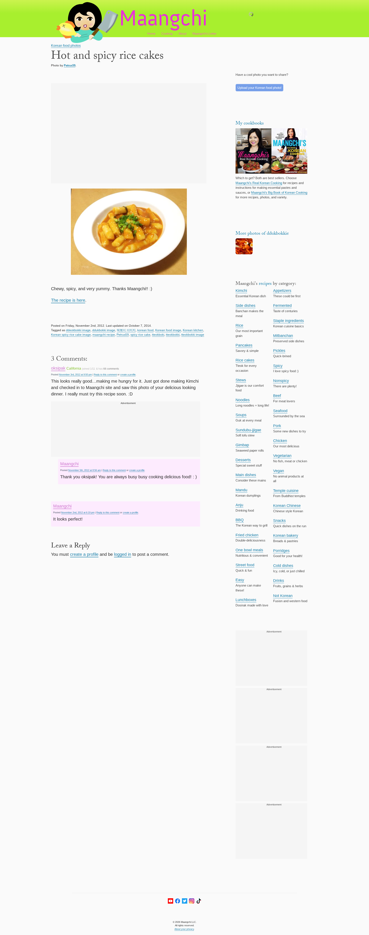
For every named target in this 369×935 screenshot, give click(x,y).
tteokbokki (173, 334)
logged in (122, 554)
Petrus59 (69, 65)
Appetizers (282, 290)
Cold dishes (283, 565)
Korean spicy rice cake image (71, 334)
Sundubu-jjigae (248, 430)
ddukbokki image (103, 330)
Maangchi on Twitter (184, 901)
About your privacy (184, 929)
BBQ (240, 520)
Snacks (279, 520)
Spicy (278, 366)
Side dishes (245, 305)
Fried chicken (247, 535)
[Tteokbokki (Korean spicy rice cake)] (244, 253)
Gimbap (242, 445)
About (182, 33)
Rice (239, 325)
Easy (240, 580)
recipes (265, 284)
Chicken (280, 441)
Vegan (278, 471)
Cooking (167, 33)
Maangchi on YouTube (170, 901)
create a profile (128, 374)
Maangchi (69, 463)
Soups (241, 415)
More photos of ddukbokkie (262, 234)
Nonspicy (281, 381)
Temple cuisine (286, 491)
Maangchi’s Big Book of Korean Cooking (279, 192)
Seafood (280, 411)
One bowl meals (249, 550)
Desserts (243, 460)
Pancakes (244, 345)
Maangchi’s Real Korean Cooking (259, 183)
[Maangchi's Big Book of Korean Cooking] (289, 151)
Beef (277, 396)
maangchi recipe (103, 334)
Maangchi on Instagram (191, 901)
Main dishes (246, 475)
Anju (239, 505)
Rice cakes (245, 360)
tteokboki (158, 334)
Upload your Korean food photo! (259, 87)
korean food (145, 330)
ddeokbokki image (78, 330)
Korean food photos (66, 45)
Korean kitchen (193, 330)
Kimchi (241, 290)
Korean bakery (285, 535)
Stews (241, 380)
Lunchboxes (246, 600)
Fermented (282, 305)
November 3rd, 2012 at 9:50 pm (75, 374)
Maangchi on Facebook (177, 901)
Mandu (241, 490)
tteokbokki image (192, 334)
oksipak (58, 368)
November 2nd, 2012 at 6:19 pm (77, 512)
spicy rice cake (140, 334)
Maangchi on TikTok (198, 901)
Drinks (278, 580)
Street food (245, 565)
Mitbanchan (283, 336)
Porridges (281, 551)
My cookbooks (250, 124)
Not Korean (283, 596)
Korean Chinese (287, 505)
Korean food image (168, 330)
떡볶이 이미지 (126, 330)
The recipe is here (68, 300)
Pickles (279, 350)
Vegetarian (282, 456)
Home (151, 33)
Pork (277, 426)
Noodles (243, 400)
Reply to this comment (105, 374)
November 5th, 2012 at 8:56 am (84, 470)
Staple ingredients (288, 321)
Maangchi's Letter (204, 33)
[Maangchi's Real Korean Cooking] (253, 151)
